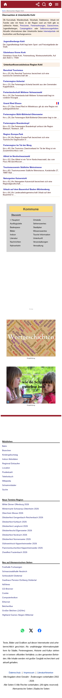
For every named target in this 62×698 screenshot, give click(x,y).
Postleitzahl (7, 472)
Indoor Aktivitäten (10, 459)
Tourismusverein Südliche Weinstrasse (22, 167)
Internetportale (50, 31)
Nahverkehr (15, 245)
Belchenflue (7, 606)
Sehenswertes (39, 223)
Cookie (5, 593)
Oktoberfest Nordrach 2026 (14, 535)
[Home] (5, 4)
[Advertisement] (31, 281)
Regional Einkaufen (11, 463)
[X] (31, 630)
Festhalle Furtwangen (12, 567)
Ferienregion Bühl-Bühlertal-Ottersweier (23, 114)
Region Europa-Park (13, 134)
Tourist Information (41, 234)
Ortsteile (37, 220)
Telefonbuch (7, 476)
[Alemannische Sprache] (31, 338)
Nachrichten (15, 242)
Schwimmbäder (9, 485)
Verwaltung (38, 245)
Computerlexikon (10, 597)
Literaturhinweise (45, 672)
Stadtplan (37, 227)
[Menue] (56, 4)
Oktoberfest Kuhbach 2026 (14, 522)
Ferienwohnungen (38, 26)
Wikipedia (6, 481)
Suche (5, 489)
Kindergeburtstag (10, 455)
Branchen (6, 450)
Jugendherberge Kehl (14, 41)
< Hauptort (15, 220)
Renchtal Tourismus (13, 70)
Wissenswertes (40, 231)
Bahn (4, 446)
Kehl (3, 11)
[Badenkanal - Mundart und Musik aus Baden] (31, 385)
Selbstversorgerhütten (49, 28)
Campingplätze (26, 28)
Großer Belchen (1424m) (13, 610)
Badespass (15, 227)
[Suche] (44, 4)
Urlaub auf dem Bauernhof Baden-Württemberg (26, 189)
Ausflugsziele (16, 223)
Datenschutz (15, 672)
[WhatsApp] (22, 630)
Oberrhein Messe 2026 (12, 513)
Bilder (12, 231)
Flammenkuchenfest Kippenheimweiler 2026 (22, 548)
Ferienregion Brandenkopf (16, 123)
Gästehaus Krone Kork (14, 52)
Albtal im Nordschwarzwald (16, 156)
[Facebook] (39, 630)
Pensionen (24, 26)
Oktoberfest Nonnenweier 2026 (16, 539)
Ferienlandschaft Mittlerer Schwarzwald (22, 92)
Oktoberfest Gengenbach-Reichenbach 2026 (22, 517)
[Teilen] (37, 4)
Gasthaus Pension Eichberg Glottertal (19, 580)
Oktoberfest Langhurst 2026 (15, 526)
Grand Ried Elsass (12, 103)
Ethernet (6, 602)
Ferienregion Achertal (14, 81)
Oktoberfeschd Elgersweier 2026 (17, 530)
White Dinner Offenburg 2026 (15, 504)
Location (6, 468)
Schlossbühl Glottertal (12, 576)
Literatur (14, 238)
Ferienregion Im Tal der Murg (17, 145)
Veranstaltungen (40, 242)
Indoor (13, 234)
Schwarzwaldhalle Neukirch (14, 571)
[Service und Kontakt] (50, 4)
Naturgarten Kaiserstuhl (15, 178)
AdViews (6, 584)
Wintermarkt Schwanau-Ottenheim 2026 (20, 509)
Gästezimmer (52, 26)
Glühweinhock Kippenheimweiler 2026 (19, 543)
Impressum (29, 672)
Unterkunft (38, 238)
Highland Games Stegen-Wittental (17, 615)
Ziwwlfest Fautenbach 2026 (14, 552)
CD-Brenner (7, 589)
